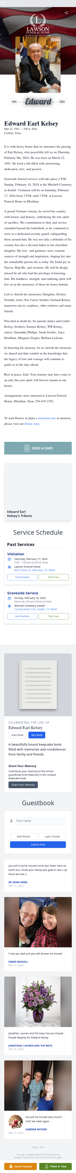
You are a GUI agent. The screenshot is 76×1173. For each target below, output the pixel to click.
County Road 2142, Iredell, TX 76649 (35, 609)
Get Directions (22, 577)
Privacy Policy (28, 1157)
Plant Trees (53, 577)
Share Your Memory (23, 784)
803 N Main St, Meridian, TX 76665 (34, 570)
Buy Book (36, 735)
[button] (38, 922)
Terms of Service (47, 1157)
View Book (17, 735)
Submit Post (38, 844)
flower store (32, 423)
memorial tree (47, 418)
